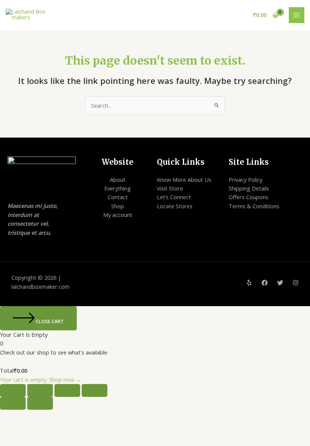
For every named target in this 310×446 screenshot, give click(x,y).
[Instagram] (296, 283)
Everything (117, 188)
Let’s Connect (174, 197)
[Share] (67, 390)
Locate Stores (174, 206)
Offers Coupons (248, 197)
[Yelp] (249, 283)
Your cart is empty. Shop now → (40, 379)
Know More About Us (184, 179)
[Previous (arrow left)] (13, 403)
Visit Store (170, 188)
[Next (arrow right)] (40, 403)
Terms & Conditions (254, 206)
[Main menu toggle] (297, 15)
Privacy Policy (245, 179)
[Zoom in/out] (13, 390)
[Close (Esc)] (94, 390)
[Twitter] (280, 283)
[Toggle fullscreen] (40, 390)
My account (117, 214)
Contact (118, 197)
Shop (117, 206)
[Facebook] (265, 283)
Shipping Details (249, 188)
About (118, 179)
